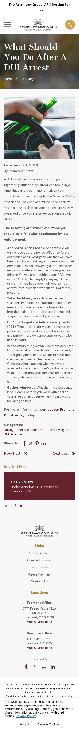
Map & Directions (39, 622)
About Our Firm (39, 553)
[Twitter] (35, 666)
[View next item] (21, 506)
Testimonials (39, 567)
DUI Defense (13, 434)
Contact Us (39, 581)
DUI (68, 430)
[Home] (38, 24)
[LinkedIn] (53, 666)
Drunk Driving (55, 430)
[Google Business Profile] (44, 666)
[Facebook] (26, 666)
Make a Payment (39, 574)
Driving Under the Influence (23, 430)
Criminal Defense (39, 560)
